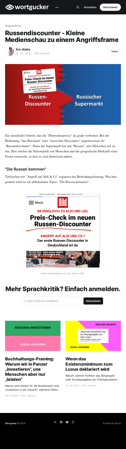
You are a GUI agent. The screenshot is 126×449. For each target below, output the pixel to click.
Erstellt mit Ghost (112, 423)
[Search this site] (78, 7)
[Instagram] (73, 422)
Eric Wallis (23, 49)
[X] (55, 422)
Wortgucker (11, 423)
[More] (56, 7)
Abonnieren (110, 7)
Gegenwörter (13, 25)
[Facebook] (61, 422)
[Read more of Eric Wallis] (9, 51)
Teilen (114, 51)
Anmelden (90, 7)
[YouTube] (67, 422)
